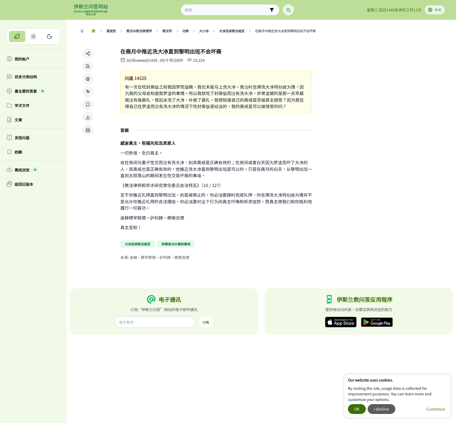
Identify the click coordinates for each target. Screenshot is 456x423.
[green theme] (17, 36)
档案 (18, 152)
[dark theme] (49, 36)
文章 (18, 119)
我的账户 (22, 58)
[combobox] (226, 10)
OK (356, 409)
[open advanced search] (272, 10)
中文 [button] (438, 9)
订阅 (206, 322)
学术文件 (22, 105)
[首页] (93, 31)
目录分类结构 (26, 76)
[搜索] (288, 9)
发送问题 (22, 137)
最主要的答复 (29, 91)
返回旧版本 (24, 184)
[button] (88, 53)
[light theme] (33, 36)
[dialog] (397, 396)
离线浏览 (26, 169)
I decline (381, 409)
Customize (435, 409)
